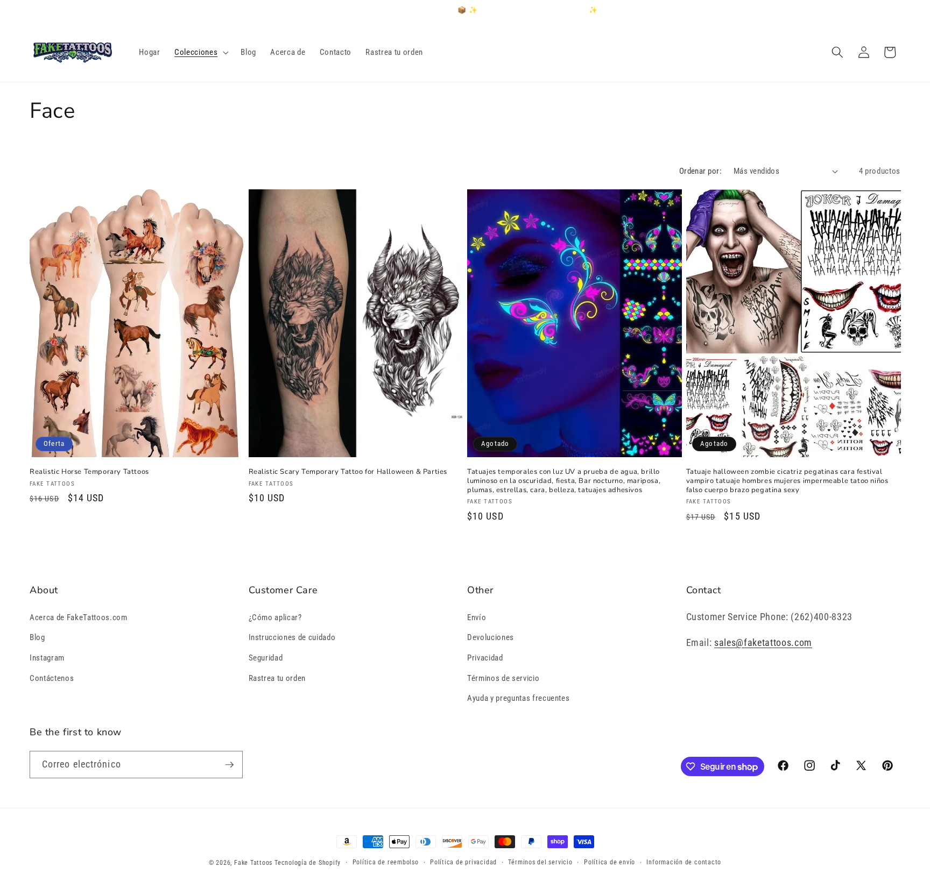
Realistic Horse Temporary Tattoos (89, 472)
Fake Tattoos (253, 862)
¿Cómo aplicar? (275, 617)
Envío (476, 617)
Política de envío (609, 862)
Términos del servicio (540, 862)
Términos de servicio (503, 678)
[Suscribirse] (229, 765)
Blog (37, 637)
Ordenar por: (700, 171)
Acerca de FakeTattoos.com (79, 617)
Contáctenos (52, 678)
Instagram (47, 658)
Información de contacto (683, 862)
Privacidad (485, 658)
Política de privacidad (463, 862)
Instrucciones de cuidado (292, 637)
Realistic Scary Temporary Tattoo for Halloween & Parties (348, 472)
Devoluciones (490, 637)
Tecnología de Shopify (307, 862)
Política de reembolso (386, 862)
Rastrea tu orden (277, 678)
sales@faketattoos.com (763, 642)
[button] (200, 52)
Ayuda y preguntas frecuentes (518, 698)
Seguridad (266, 658)
